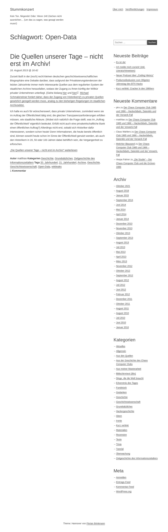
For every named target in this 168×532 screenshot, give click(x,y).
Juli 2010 (120, 318)
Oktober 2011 (123, 303)
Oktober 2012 (123, 270)
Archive (82, 162)
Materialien (121, 430)
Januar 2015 (122, 195)
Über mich (118, 9)
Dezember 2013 (124, 223)
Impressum (152, 9)
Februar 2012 (123, 294)
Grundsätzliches (64, 158)
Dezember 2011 (124, 299)
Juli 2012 (120, 285)
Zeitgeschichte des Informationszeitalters (137, 458)
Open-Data (44, 166)
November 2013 (124, 228)
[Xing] (21, 515)
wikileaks (57, 166)
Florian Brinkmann (96, 523)
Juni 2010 (121, 322)
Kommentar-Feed (125, 486)
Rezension (121, 434)
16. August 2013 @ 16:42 (24, 70)
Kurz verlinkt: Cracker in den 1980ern (135, 88)
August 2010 (122, 313)
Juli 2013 (120, 247)
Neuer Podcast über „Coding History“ (135, 75)
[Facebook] (29, 515)
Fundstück (121, 387)
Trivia (118, 444)
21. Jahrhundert (67, 162)
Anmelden (121, 477)
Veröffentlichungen (134, 9)
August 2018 (122, 190)
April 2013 (121, 256)
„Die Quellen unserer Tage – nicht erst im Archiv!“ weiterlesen (43, 150)
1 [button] (77, 92)
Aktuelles (120, 346)
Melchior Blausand (125, 144)
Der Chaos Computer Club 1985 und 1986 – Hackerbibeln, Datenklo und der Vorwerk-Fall (136, 111)
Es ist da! (121, 62)
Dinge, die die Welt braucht (130, 378)
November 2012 (124, 266)
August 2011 (122, 308)
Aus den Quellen (124, 355)
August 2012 (122, 280)
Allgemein (121, 351)
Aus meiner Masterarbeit (128, 369)
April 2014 (121, 214)
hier (65, 92)
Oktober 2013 (123, 233)
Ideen (119, 416)
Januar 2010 (122, 327)
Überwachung (123, 453)
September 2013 (124, 238)
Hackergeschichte (125, 411)
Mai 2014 (120, 209)
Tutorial (120, 449)
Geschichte (47, 158)
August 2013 (122, 242)
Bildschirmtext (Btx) (126, 373)
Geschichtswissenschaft (23, 166)
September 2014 (124, 200)
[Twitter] (13, 515)
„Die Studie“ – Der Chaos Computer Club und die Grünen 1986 (135, 163)
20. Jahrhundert (49, 162)
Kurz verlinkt (122, 425)
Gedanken (121, 392)
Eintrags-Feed (123, 482)
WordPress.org (123, 491)
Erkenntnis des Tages (127, 383)
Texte (119, 439)
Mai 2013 (120, 252)
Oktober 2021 (123, 186)
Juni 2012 (121, 289)
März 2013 (121, 261)
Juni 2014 (121, 204)
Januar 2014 (122, 219)
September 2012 (124, 275)
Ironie (119, 420)
